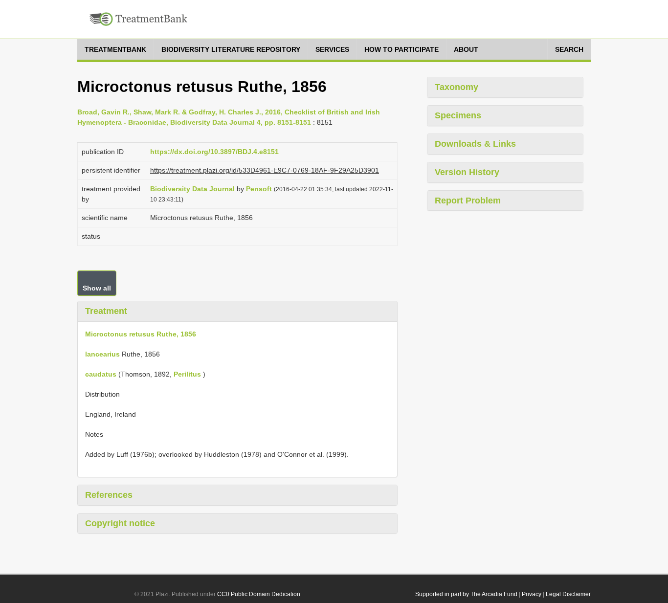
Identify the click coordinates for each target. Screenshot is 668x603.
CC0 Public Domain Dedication (258, 594)
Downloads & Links (475, 144)
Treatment (106, 311)
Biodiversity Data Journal (192, 189)
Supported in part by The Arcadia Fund (466, 594)
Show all (97, 288)
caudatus (100, 374)
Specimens (458, 115)
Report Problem (468, 200)
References (109, 495)
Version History (467, 172)
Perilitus (187, 374)
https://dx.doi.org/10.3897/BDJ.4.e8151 (214, 152)
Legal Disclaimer (568, 594)
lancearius (102, 354)
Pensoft (259, 189)
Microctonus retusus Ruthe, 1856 (140, 334)
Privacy (531, 594)
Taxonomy (456, 87)
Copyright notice (120, 523)
